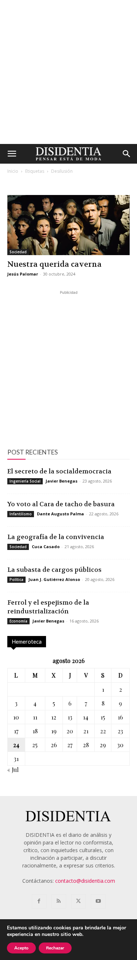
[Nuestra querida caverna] (68, 225)
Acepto (21, 948)
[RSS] (59, 901)
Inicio (12, 171)
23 (120, 731)
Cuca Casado (46, 546)
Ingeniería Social (25, 481)
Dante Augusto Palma (60, 513)
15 (102, 717)
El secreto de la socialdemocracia (59, 471)
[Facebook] (39, 901)
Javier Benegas (61, 481)
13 (70, 717)
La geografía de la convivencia (55, 537)
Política (16, 579)
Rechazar (55, 948)
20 (69, 731)
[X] (78, 901)
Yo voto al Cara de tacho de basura (61, 504)
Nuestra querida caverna (54, 264)
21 (85, 731)
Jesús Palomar (22, 274)
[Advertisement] (68, 72)
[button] (11, 154)
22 (103, 731)
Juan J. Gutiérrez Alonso (54, 579)
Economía (18, 621)
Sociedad (18, 251)
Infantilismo (20, 513)
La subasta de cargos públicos (54, 570)
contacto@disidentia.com (85, 880)
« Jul (13, 769)
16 (120, 717)
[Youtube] (98, 901)
